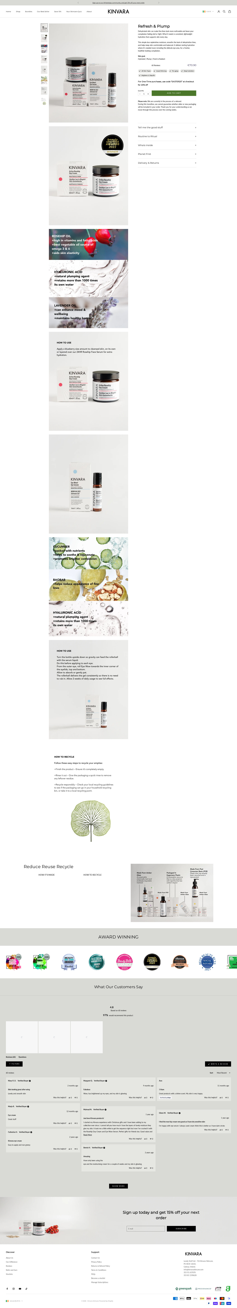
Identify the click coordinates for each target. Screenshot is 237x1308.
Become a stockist (98, 1278)
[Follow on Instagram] (13, 1289)
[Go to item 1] (44, 27)
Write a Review (220, 1065)
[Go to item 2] (44, 38)
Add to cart (174, 93)
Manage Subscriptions (99, 1282)
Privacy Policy (96, 1262)
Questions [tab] (22, 1057)
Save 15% (57, 11)
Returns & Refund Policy (100, 1266)
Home (8, 11)
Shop (18, 11)
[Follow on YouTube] (20, 1289)
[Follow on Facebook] (7, 1289)
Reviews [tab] (11, 1057)
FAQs (93, 1274)
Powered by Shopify (106, 1301)
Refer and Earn (11, 1270)
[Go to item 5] (44, 69)
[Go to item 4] (44, 59)
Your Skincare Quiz (74, 11)
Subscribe (181, 1229)
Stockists (9, 1274)
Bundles (28, 11)
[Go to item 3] (44, 48)
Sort (211, 1073)
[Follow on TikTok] (26, 1289)
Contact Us (95, 1258)
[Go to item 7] (44, 90)
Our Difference (11, 1262)
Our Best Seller (43, 11)
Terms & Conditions (98, 1270)
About (89, 11)
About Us (9, 1258)
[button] (22, 1037)
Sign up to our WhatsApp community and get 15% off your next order (118, 3)
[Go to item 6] (44, 80)
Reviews (9, 1266)
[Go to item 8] (44, 101)
